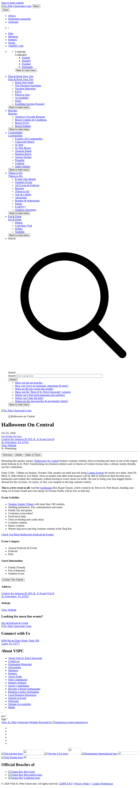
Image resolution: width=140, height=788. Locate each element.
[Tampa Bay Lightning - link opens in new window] (73, 777)
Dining (19, 222)
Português (27, 66)
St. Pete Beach (23, 147)
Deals (18, 100)
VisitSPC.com (15, 45)
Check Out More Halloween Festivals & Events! (27, 534)
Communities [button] (15, 132)
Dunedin (19, 160)
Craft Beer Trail (23, 225)
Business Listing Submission (23, 691)
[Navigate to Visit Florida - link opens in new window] (22, 757)
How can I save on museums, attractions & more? (41, 385)
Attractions (21, 197)
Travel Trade (15, 676)
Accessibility (22, 97)
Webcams (13, 701)
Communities (15, 135)
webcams (13, 21)
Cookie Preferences (102, 783)
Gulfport (19, 163)
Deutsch (26, 60)
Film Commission (17, 679)
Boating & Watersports (27, 200)
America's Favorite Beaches (30, 116)
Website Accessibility (19, 704)
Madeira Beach (23, 154)
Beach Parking (23, 125)
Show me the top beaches (29, 382)
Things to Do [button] (15, 173)
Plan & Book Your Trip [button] (20, 76)
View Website (8, 445)
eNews (12, 15)
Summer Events (23, 182)
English (26, 57)
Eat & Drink (15, 219)
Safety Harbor (22, 166)
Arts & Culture (23, 194)
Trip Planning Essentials (28, 85)
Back (26, 70)
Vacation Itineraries (25, 88)
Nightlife (20, 231)
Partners (12, 39)
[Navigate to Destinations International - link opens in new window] (110, 753)
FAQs (18, 91)
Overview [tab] (7, 455)
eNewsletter (14, 667)
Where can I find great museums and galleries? (40, 395)
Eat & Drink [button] (15, 216)
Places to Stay (22, 94)
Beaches (12, 113)
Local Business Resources (22, 695)
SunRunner (46, 487)
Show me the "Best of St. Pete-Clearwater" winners (43, 392)
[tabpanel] (70, 497)
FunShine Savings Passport (29, 103)
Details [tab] (18, 455)
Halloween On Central (46, 460)
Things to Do (15, 176)
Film (10, 33)
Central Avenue (95, 472)
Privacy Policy (82, 783)
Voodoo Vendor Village (21, 504)
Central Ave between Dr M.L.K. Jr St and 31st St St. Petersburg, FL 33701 (27, 441)
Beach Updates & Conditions (31, 119)
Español (26, 63)
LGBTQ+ (20, 206)
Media (11, 707)
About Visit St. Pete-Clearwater (25, 658)
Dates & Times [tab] (33, 455)
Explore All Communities (29, 138)
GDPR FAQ (66, 783)
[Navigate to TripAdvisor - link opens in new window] (23, 753)
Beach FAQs (22, 122)
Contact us (14, 661)
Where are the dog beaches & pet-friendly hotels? (41, 401)
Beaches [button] (12, 110)
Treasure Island (23, 151)
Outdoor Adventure (25, 209)
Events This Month (25, 179)
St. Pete (19, 144)
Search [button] (12, 238)
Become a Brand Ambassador (24, 688)
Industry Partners (17, 682)
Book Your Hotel (24, 82)
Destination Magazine (20, 664)
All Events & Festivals (27, 185)
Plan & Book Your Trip (20, 79)
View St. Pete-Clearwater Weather (20, 722)
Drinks (18, 228)
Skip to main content (12, 2)
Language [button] (20, 51)
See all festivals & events (14, 623)
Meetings (13, 36)
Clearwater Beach (24, 141)
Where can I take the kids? (29, 398)
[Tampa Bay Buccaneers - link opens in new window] (73, 774)
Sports (11, 42)
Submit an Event (17, 698)
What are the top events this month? (34, 388)
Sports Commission (18, 685)
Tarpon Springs (23, 157)
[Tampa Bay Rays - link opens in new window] (73, 771)
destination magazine (19, 18)
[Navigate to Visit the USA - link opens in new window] (63, 753)
